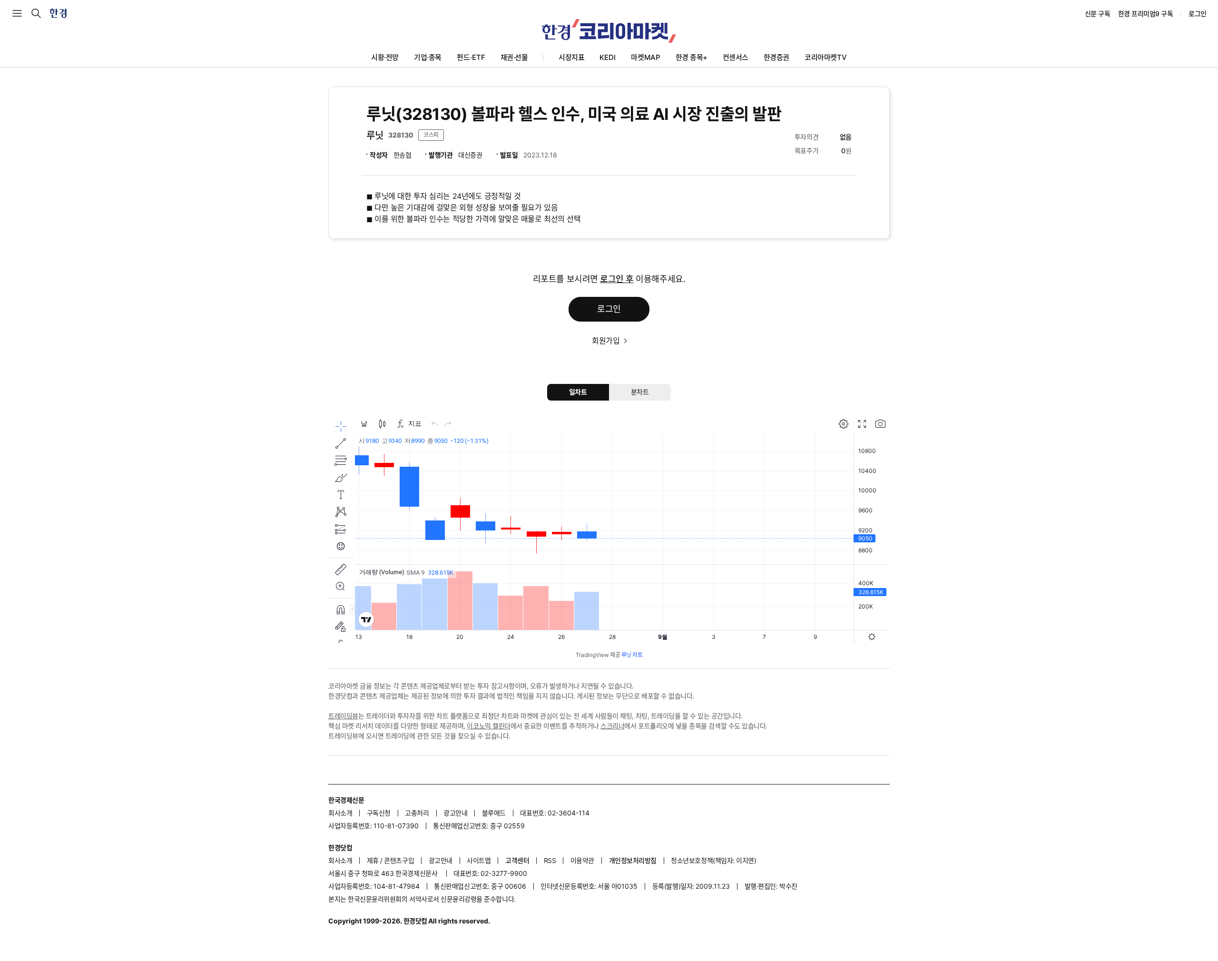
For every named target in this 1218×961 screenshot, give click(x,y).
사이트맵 (479, 860)
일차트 (578, 392)
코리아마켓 (826, 57)
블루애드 (494, 813)
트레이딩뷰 (343, 716)
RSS (550, 860)
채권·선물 (514, 57)
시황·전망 (385, 57)
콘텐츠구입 (399, 860)
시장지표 (571, 57)
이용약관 (582, 860)
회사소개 (340, 813)
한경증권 (776, 57)
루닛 (374, 135)
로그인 (1198, 14)
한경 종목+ (691, 57)
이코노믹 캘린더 (488, 726)
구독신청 (379, 813)
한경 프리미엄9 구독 (1145, 14)
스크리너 (612, 726)
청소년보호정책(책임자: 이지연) (713, 860)
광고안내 (455, 813)
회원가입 (605, 340)
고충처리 (417, 813)
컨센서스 (735, 57)
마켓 (645, 57)
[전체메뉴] (17, 13)
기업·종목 (428, 57)
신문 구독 (1097, 14)
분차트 (640, 392)
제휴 (373, 860)
